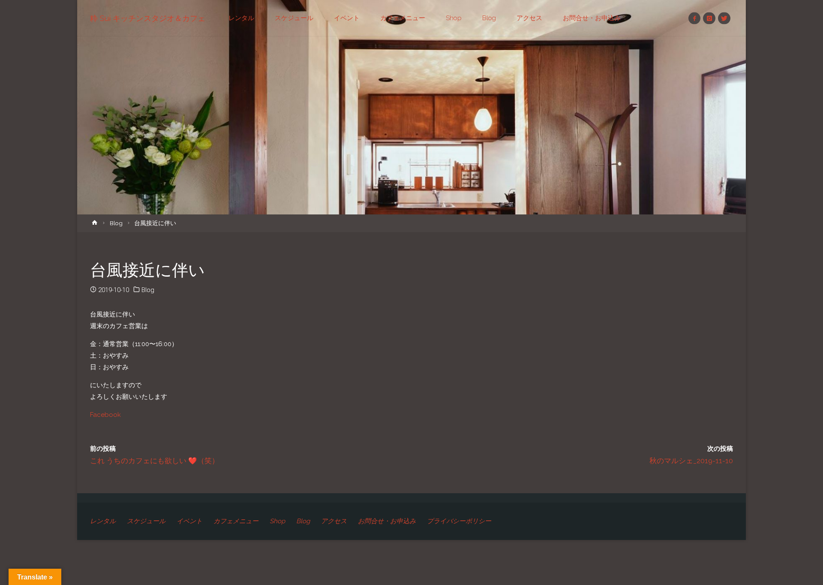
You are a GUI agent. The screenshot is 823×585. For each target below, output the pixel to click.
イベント (189, 521)
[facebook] (694, 18)
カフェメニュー (235, 521)
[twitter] (724, 18)
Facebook (105, 415)
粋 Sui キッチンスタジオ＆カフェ (147, 18)
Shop (277, 521)
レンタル (103, 521)
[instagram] (709, 18)
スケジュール (146, 521)
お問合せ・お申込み (387, 521)
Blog (116, 223)
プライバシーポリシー (459, 521)
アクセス (334, 521)
